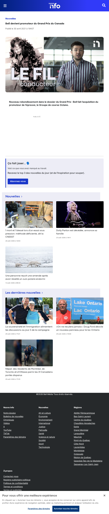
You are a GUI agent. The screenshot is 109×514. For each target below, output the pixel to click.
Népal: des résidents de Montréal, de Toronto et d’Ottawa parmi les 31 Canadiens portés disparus (29, 372)
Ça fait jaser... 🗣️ (19, 163)
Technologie (44, 447)
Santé (41, 433)
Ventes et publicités (12, 490)
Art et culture (45, 413)
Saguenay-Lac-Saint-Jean (86, 464)
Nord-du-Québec (82, 440)
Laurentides (79, 447)
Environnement (45, 420)
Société (42, 440)
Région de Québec (82, 457)
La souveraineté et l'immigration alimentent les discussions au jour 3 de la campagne (28, 328)
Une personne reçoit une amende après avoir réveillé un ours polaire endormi (26, 277)
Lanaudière (79, 433)
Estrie (76, 426)
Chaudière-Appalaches (84, 423)
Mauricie (78, 437)
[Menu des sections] (5, 6)
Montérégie (79, 450)
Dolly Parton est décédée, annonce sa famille (76, 232)
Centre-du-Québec (83, 420)
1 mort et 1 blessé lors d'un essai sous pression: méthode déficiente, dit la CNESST (25, 234)
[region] (54, 502)
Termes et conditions (13, 486)
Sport (41, 444)
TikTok (6, 433)
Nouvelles (10, 19)
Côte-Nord (79, 444)
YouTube (7, 430)
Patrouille (43, 430)
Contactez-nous (10, 476)
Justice (42, 426)
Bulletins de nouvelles (13, 416)
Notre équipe (9, 413)
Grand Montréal (81, 430)
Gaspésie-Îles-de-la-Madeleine (88, 461)
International (44, 423)
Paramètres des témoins (14, 437)
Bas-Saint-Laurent (82, 416)
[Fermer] (104, 495)
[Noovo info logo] (54, 5)
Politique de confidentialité (15, 483)
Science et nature (47, 437)
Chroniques (8, 420)
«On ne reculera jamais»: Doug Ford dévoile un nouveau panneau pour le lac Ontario (79, 328)
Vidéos (6, 423)
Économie (43, 416)
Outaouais (78, 454)
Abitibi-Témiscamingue (84, 413)
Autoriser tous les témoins (66, 508)
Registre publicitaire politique (16, 480)
